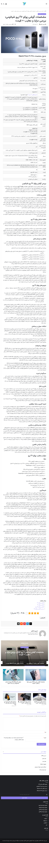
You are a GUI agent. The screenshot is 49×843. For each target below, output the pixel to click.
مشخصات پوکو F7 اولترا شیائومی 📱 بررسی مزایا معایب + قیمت (24, 702)
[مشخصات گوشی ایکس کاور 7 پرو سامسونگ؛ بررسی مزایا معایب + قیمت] (9, 697)
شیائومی (42, 618)
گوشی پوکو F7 (40, 603)
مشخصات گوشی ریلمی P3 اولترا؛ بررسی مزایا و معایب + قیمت (40, 702)
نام (45, 732)
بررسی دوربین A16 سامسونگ (42, 790)
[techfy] (24, 4)
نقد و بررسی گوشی (39, 11)
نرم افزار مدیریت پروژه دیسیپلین (40, 767)
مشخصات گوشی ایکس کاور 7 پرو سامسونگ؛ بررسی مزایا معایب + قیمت (10, 703)
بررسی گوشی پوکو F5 (39, 609)
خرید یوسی (44, 758)
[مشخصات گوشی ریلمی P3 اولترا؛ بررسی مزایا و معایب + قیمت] (39, 697)
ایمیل (45, 737)
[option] (24, 653)
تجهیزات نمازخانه (43, 764)
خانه (44, 11)
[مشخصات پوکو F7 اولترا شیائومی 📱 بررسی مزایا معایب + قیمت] (24, 697)
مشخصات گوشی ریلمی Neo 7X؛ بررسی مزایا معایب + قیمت (24, 653)
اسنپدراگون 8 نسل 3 (32, 95)
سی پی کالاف (43, 755)
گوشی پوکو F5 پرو (39, 607)
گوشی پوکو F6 (40, 605)
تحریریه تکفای (42, 24)
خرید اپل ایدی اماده (42, 769)
